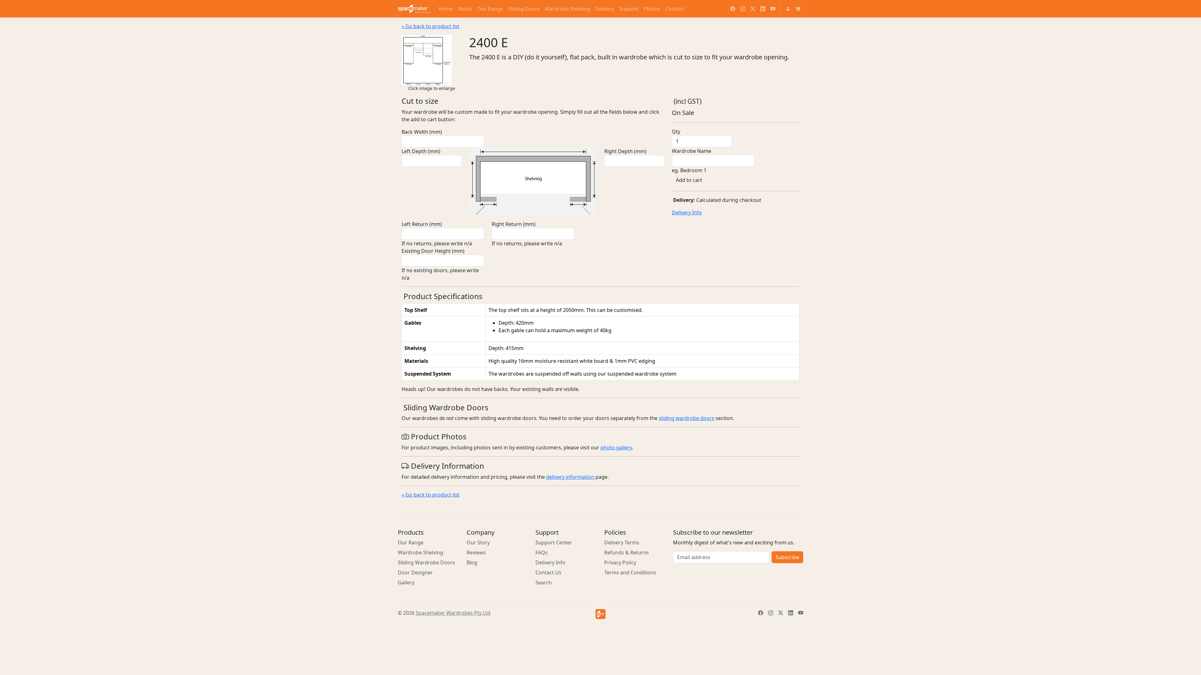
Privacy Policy (620, 562)
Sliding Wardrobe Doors (426, 562)
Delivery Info (687, 212)
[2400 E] (427, 59)
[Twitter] (753, 8)
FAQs (541, 552)
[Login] (788, 8)
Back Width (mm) (422, 131)
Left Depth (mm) (421, 151)
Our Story (478, 542)
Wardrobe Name (691, 151)
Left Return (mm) (422, 224)
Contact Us (548, 572)
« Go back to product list (430, 26)
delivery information (570, 476)
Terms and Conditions (630, 572)
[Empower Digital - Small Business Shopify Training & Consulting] (600, 614)
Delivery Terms (621, 542)
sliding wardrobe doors (686, 418)
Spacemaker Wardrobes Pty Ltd (453, 612)
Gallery (406, 582)
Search (543, 582)
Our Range (410, 542)
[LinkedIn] (763, 8)
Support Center (553, 542)
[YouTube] (773, 8)
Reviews (476, 552)
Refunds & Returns (626, 552)
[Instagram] (743, 8)
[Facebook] (733, 8)
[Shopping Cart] (798, 8)
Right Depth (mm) (625, 151)
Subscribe (787, 557)
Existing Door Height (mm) (433, 251)
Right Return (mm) (513, 224)
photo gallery (616, 447)
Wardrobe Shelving (420, 552)
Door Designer (415, 572)
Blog (472, 562)
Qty (676, 131)
